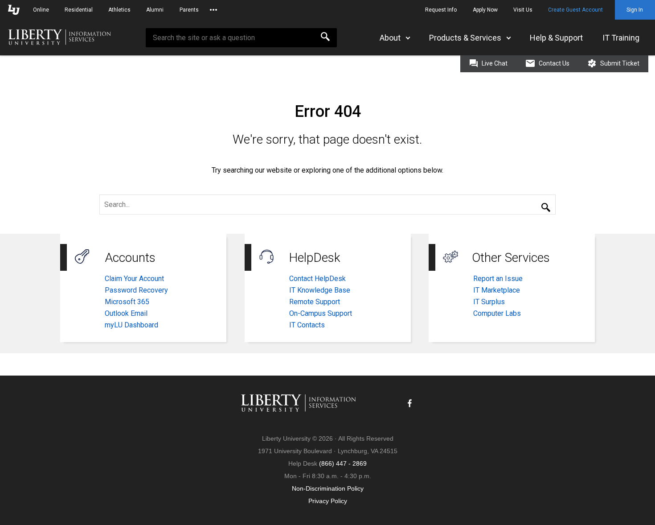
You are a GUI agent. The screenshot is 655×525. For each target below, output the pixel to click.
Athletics (119, 10)
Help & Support (556, 37)
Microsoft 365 (127, 302)
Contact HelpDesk (317, 278)
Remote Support (314, 302)
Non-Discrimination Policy (328, 488)
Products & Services (465, 37)
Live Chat (494, 63)
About (390, 37)
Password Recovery (136, 290)
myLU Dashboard (131, 325)
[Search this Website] (325, 37)
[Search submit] (545, 207)
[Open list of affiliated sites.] (213, 10)
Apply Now (485, 10)
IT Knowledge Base (319, 290)
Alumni (155, 10)
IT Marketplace (496, 290)
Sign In (634, 10)
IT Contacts (307, 325)
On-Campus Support (320, 313)
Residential (79, 10)
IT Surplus (489, 302)
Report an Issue (498, 278)
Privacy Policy (327, 500)
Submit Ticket (619, 63)
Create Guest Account (575, 10)
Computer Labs (497, 313)
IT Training (620, 37)
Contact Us (553, 63)
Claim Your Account (134, 278)
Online (41, 10)
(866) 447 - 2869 (343, 463)
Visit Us (522, 10)
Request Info (441, 10)
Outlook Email (126, 313)
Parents (189, 10)
